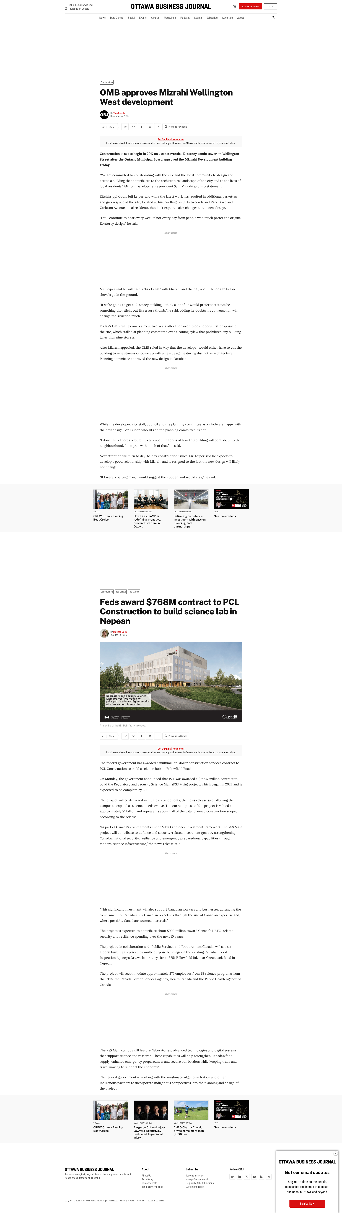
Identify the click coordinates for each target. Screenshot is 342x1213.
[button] (273, 18)
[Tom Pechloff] (105, 114)
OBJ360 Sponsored (143, 512)
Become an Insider (195, 1175)
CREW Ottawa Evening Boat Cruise (108, 517)
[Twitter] (247, 1177)
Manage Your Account (197, 1179)
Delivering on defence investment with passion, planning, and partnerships (190, 521)
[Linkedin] (157, 126)
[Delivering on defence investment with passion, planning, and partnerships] (191, 499)
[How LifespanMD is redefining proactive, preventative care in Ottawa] (151, 499)
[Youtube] (254, 1177)
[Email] (133, 126)
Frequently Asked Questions (200, 1183)
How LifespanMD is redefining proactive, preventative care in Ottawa (147, 521)
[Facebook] (141, 126)
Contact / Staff (149, 1183)
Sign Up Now (307, 1203)
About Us (146, 1175)
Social (96, 512)
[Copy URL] (125, 126)
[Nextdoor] (269, 1177)
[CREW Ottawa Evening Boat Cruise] (110, 499)
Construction (107, 82)
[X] (149, 126)
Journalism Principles (153, 1186)
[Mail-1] (232, 1177)
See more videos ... (226, 516)
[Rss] (261, 1177)
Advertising (147, 1179)
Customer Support (195, 1186)
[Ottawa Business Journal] (171, 6)
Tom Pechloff (120, 113)
